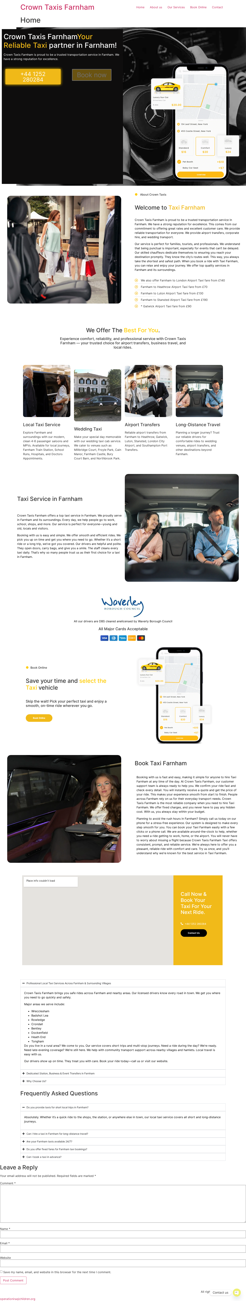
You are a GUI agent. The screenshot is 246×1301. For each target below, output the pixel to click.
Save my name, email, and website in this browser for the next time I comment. (57, 1272)
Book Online (198, 7)
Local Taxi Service (41, 424)
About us (156, 7)
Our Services (176, 7)
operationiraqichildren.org (17, 1299)
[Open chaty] (237, 1293)
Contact (217, 7)
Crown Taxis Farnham (57, 7)
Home (140, 7)
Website (5, 1257)
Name (5, 1228)
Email (5, 1243)
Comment (8, 1183)
